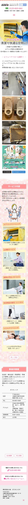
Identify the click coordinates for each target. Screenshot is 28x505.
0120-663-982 (15, 8)
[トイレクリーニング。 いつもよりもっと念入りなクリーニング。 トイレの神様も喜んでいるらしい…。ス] (14, 108)
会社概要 (9, 455)
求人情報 (19, 455)
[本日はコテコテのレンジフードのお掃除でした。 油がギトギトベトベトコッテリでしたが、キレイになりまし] (14, 133)
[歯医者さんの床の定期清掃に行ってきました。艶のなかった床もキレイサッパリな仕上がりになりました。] (14, 84)
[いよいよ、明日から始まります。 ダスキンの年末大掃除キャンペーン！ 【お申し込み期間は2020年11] (14, 157)
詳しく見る (14, 357)
